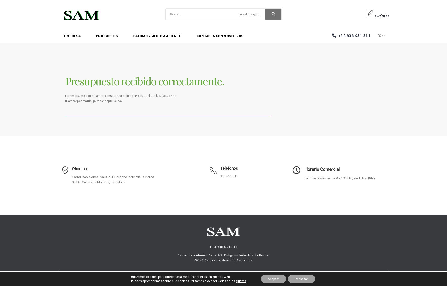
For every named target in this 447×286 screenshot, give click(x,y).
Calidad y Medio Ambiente (157, 35)
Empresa (72, 35)
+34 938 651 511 (354, 35)
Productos (107, 35)
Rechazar (301, 279)
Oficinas (79, 168)
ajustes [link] (241, 281)
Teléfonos (229, 168)
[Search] (273, 14)
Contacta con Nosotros (219, 35)
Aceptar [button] (273, 279)
